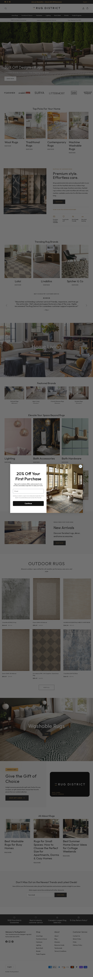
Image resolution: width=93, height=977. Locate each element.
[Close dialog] (80, 466)
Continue (28, 503)
